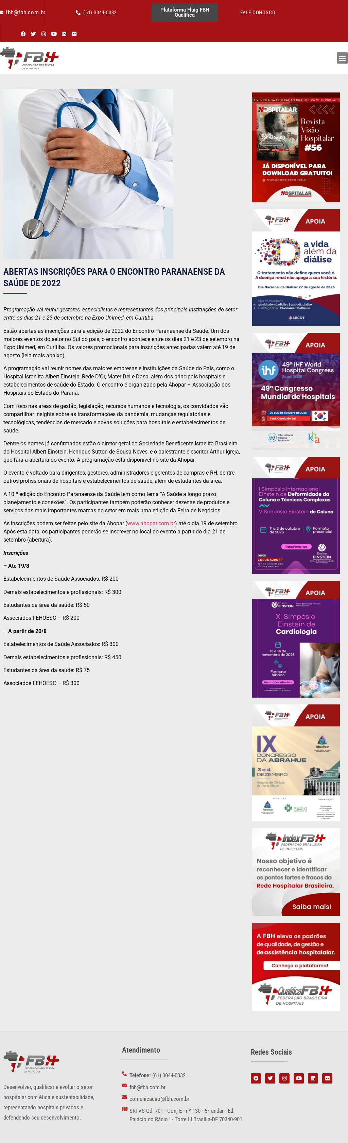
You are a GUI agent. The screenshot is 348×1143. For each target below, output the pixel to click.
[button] (342, 58)
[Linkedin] (64, 34)
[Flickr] (74, 34)
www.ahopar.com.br (151, 523)
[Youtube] (54, 34)
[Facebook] (23, 34)
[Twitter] (34, 34)
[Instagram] (44, 34)
